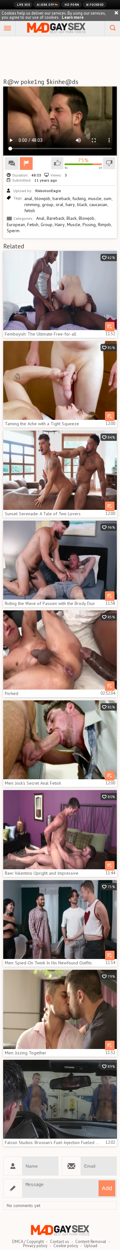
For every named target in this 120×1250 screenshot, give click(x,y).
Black (71, 218)
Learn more (73, 17)
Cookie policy (65, 1246)
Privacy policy (35, 1246)
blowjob (42, 198)
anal (28, 198)
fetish (29, 210)
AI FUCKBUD (95, 4)
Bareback (55, 218)
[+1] (7, 28)
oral (59, 204)
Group (46, 224)
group (47, 204)
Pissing (89, 224)
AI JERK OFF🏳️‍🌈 (47, 4)
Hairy (60, 224)
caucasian (98, 204)
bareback (61, 198)
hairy (70, 204)
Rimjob (104, 224)
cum (107, 198)
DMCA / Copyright (28, 1242)
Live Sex (23, 4)
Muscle (73, 224)
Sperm (13, 230)
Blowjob (86, 218)
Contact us (59, 1242)
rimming (32, 204)
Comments (12, 163)
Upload (90, 1246)
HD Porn (72, 4)
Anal (40, 218)
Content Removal (90, 1242)
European (16, 224)
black (82, 204)
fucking (79, 198)
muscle (94, 198)
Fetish (32, 224)
